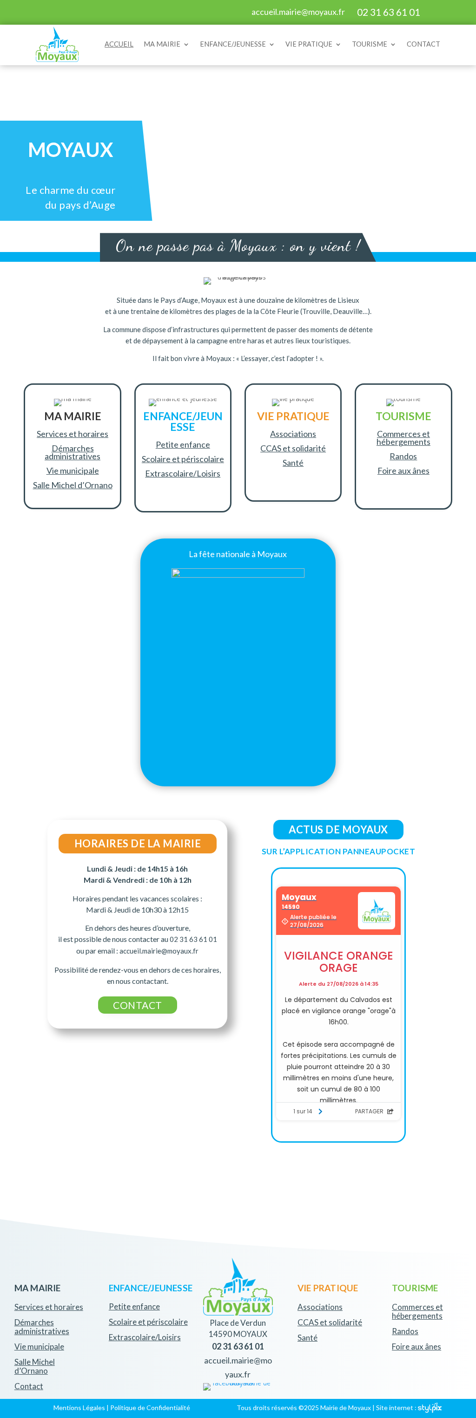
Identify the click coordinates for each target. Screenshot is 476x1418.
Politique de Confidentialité (150, 1407)
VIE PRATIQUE (308, 44)
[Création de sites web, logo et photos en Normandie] (430, 1407)
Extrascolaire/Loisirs (182, 473)
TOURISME (369, 44)
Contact (28, 1386)
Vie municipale (72, 470)
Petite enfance (183, 444)
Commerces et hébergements (403, 438)
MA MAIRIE (162, 44)
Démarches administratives (72, 452)
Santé (293, 462)
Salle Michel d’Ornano (72, 485)
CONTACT (423, 44)
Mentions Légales (79, 1407)
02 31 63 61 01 (388, 12)
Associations (293, 434)
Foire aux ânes (403, 470)
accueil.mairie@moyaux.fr (298, 12)
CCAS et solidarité (293, 448)
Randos (403, 456)
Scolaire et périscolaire (183, 459)
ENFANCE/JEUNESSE (233, 44)
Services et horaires (72, 434)
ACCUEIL (119, 44)
